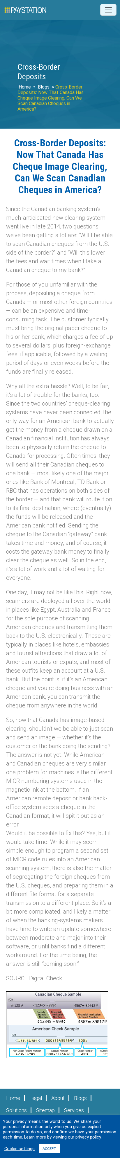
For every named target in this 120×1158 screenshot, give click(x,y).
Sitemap (45, 1110)
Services (74, 1110)
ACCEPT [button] (49, 1148)
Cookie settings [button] (19, 1148)
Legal (35, 1098)
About (58, 1098)
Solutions (16, 1110)
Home (25, 87)
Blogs (44, 87)
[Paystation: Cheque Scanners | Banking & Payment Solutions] (25, 9)
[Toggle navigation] (108, 10)
